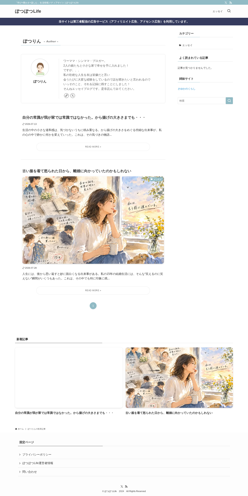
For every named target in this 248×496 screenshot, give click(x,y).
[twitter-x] (225, 3)
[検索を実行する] (229, 100)
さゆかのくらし (187, 88)
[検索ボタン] (229, 11)
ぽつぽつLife (28, 11)
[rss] (230, 3)
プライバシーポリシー (36, 454)
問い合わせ (29, 471)
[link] (66, 95)
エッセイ (187, 45)
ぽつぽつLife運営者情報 (37, 463)
